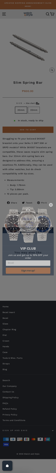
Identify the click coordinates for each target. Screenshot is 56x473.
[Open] (7, 466)
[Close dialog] (51, 202)
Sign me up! (28, 267)
